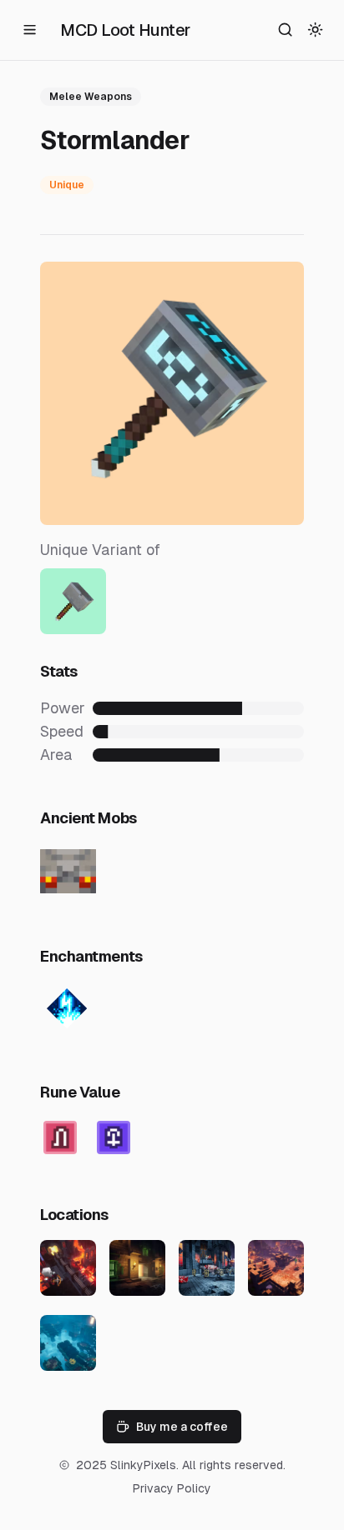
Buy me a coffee (182, 1426)
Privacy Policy (172, 1488)
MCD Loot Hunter (125, 30)
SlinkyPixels (143, 1465)
